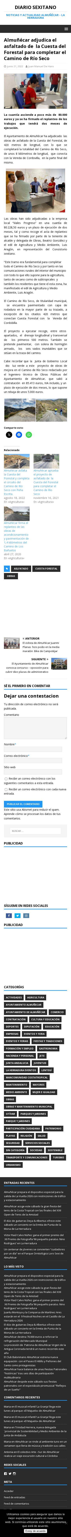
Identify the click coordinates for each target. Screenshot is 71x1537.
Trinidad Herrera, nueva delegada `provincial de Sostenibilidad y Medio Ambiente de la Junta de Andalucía (35, 1431)
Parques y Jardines (33, 1114)
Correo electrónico (16, 756)
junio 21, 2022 (15, 66)
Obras (11, 576)
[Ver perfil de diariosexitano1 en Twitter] (10, 1473)
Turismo (58, 1157)
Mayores (38, 1084)
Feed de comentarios (16, 1503)
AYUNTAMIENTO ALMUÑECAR (23, 1004)
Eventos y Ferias (17, 1041)
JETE (42, 1055)
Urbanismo (13, 1165)
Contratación (16, 1019)
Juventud (40, 1063)
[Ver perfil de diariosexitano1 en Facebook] (5, 1473)
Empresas (12, 1034)
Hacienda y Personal (20, 1055)
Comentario (11, 715)
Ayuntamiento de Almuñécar (25, 1012)
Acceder (9, 1491)
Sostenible (55, 1150)
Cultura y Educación (45, 1019)
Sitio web (10, 767)
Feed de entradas (14, 1497)
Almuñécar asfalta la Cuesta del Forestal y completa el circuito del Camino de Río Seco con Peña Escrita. (16, 482)
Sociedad (36, 1150)
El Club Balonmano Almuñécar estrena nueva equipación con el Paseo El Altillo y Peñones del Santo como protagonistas (32, 1361)
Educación (52, 1026)
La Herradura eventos (21, 1070)
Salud (42, 1135)
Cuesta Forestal (46, 568)
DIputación (31, 1026)
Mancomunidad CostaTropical (27, 1077)
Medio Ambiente (16, 1092)
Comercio (57, 1012)
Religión (26, 1135)
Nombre (9, 744)
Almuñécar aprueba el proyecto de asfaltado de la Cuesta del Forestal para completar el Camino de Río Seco (46, 482)
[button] (20, 410)
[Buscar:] (35, 831)
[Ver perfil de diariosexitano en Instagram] (14, 1473)
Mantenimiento (16, 1084)
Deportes (12, 1026)
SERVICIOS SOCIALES (37, 1143)
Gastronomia (48, 1048)
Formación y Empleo (20, 1048)
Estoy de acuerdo (35, 1531)
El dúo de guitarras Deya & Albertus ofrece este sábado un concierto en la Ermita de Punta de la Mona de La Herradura (32, 1225)
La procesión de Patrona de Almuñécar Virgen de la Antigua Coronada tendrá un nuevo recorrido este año (35, 1349)
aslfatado (21, 568)
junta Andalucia (17, 1063)
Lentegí (46, 1070)
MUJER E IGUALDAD (44, 1092)
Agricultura (35, 997)
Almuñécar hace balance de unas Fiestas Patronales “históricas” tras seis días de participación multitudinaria (35, 1373)
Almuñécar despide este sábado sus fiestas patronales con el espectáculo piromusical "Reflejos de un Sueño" (35, 1385)
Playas (10, 1135)
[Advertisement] (35, 608)
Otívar (10, 1114)
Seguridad (13, 1143)
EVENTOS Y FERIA (34, 1034)
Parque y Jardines (18, 1121)
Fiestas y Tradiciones (48, 1041)
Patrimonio (53, 1128)
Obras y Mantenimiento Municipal (29, 1106)
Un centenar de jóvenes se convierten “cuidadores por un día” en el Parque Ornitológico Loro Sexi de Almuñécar (34, 1253)
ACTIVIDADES (14, 997)
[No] (66, 1523)
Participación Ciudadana (23, 1128)
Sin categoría (15, 1150)
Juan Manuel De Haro (41, 66)
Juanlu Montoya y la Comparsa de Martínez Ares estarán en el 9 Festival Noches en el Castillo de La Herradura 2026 (34, 1316)
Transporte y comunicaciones (26, 1157)
